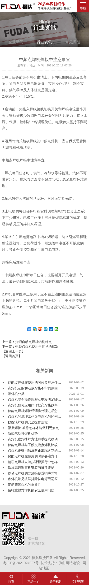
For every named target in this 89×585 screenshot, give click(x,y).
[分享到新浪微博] (40, 329)
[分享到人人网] (51, 329)
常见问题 (72, 42)
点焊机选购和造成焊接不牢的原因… (34, 388)
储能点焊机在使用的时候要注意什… (34, 382)
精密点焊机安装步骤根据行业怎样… (34, 462)
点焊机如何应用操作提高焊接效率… (34, 405)
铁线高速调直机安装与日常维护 (31, 467)
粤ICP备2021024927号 (21, 563)
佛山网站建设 (69, 563)
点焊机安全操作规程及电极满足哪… (34, 399)
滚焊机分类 (16, 394)
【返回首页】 (12, 356)
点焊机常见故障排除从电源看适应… (34, 479)
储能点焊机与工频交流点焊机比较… (34, 445)
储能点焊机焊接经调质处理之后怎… (34, 411)
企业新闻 (15, 42)
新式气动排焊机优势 (23, 433)
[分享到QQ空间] (35, 329)
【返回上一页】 (13, 351)
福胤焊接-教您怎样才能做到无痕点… (35, 428)
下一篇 (30, 346)
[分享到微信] (57, 329)
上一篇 (27, 342)
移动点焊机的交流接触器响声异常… (34, 473)
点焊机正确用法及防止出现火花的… (34, 450)
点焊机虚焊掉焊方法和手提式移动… (34, 439)
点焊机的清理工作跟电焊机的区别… (34, 416)
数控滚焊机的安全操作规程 (28, 422)
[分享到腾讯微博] (46, 329)
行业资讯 (44, 42)
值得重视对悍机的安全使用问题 (31, 490)
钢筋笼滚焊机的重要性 (24, 484)
